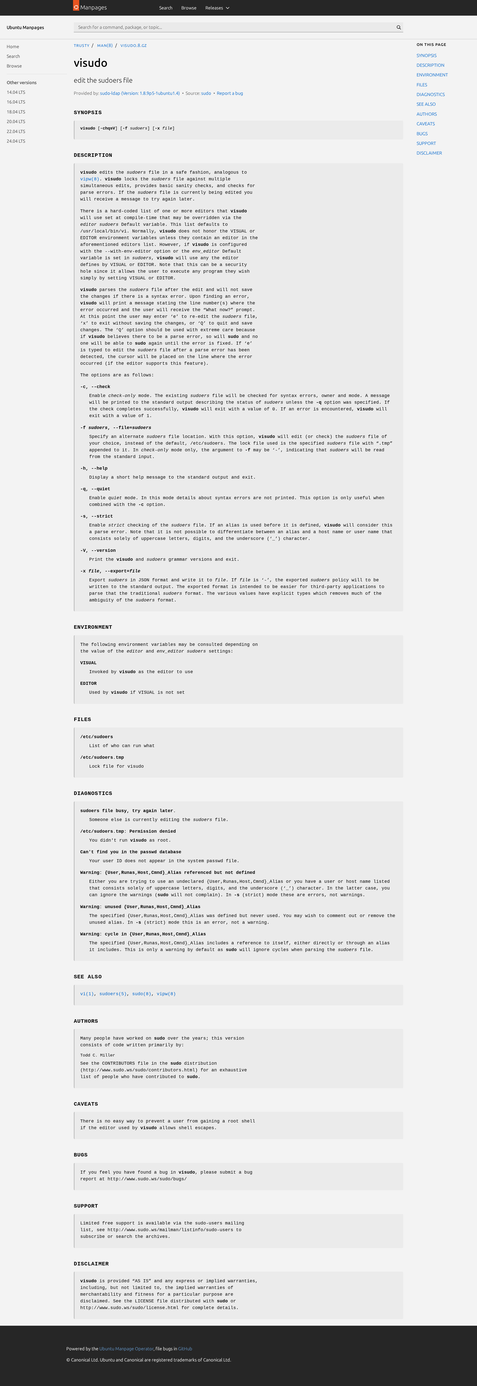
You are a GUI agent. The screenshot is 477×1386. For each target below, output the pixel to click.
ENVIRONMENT (432, 74)
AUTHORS (427, 113)
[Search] (398, 27)
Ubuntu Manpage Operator (126, 1348)
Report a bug (230, 93)
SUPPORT (426, 142)
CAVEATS (426, 123)
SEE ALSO (426, 103)
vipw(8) (89, 179)
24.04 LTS (16, 140)
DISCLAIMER (429, 152)
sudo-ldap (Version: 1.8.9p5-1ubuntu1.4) (140, 93)
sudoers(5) (113, 993)
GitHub (185, 1348)
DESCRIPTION (430, 64)
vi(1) (87, 993)
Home (13, 46)
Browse (189, 7)
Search (165, 7)
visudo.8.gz (133, 45)
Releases (214, 7)
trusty (81, 45)
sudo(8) (141, 993)
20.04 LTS (16, 121)
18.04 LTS (16, 111)
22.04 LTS (16, 131)
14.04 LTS (16, 92)
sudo (206, 93)
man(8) (105, 45)
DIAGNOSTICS (431, 94)
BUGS (422, 133)
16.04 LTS (16, 101)
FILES (422, 84)
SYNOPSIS (427, 55)
